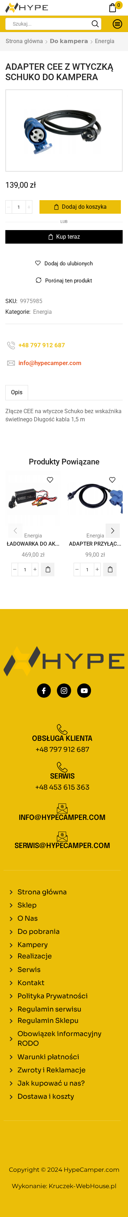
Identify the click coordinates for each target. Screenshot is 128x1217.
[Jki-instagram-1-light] (64, 690)
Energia (104, 41)
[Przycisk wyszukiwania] (95, 24)
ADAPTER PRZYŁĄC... (95, 544)
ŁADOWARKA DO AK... (33, 544)
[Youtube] (84, 690)
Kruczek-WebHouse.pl (83, 1186)
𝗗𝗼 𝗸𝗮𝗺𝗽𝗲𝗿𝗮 (69, 41)
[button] (47, 569)
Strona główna (24, 41)
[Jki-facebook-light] (44, 690)
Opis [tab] (16, 392)
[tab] (16, 392)
